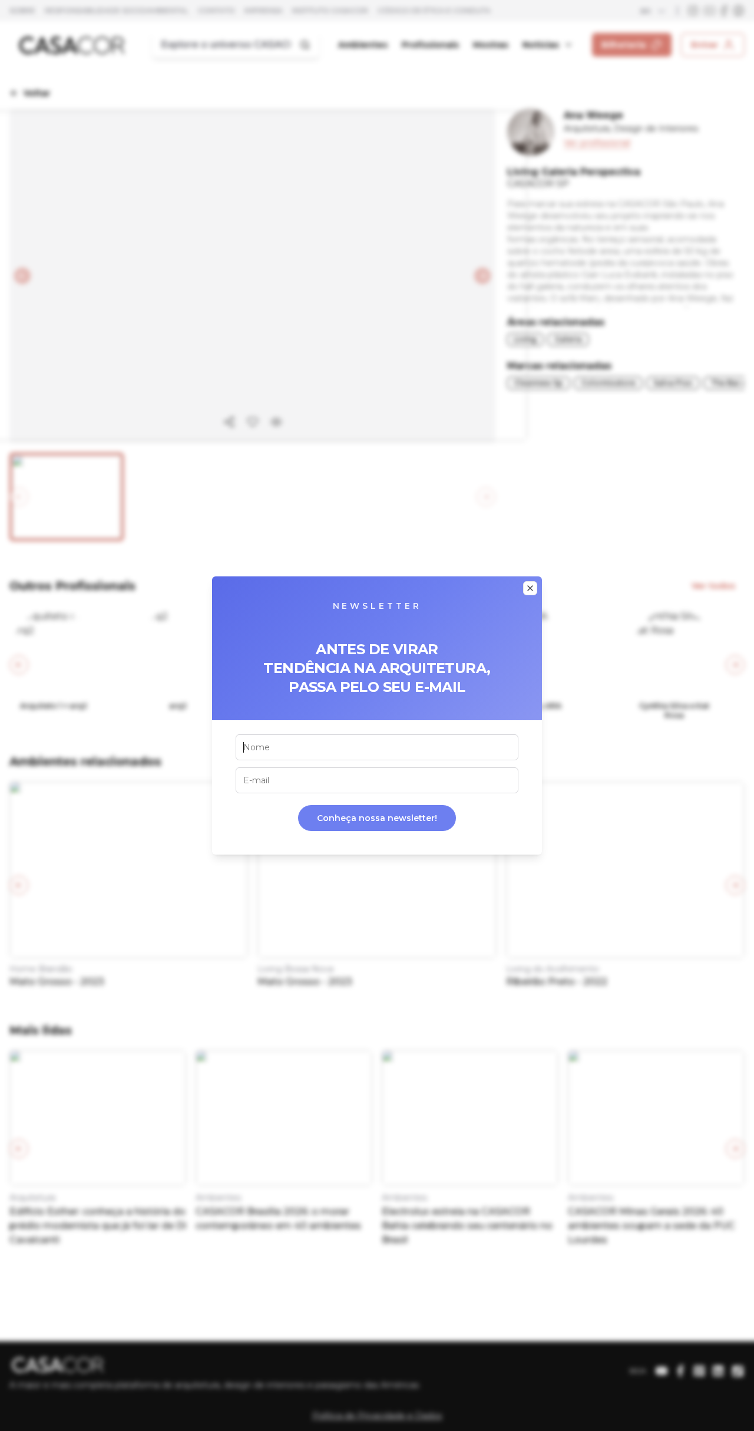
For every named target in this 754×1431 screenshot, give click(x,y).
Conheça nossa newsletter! (377, 818)
